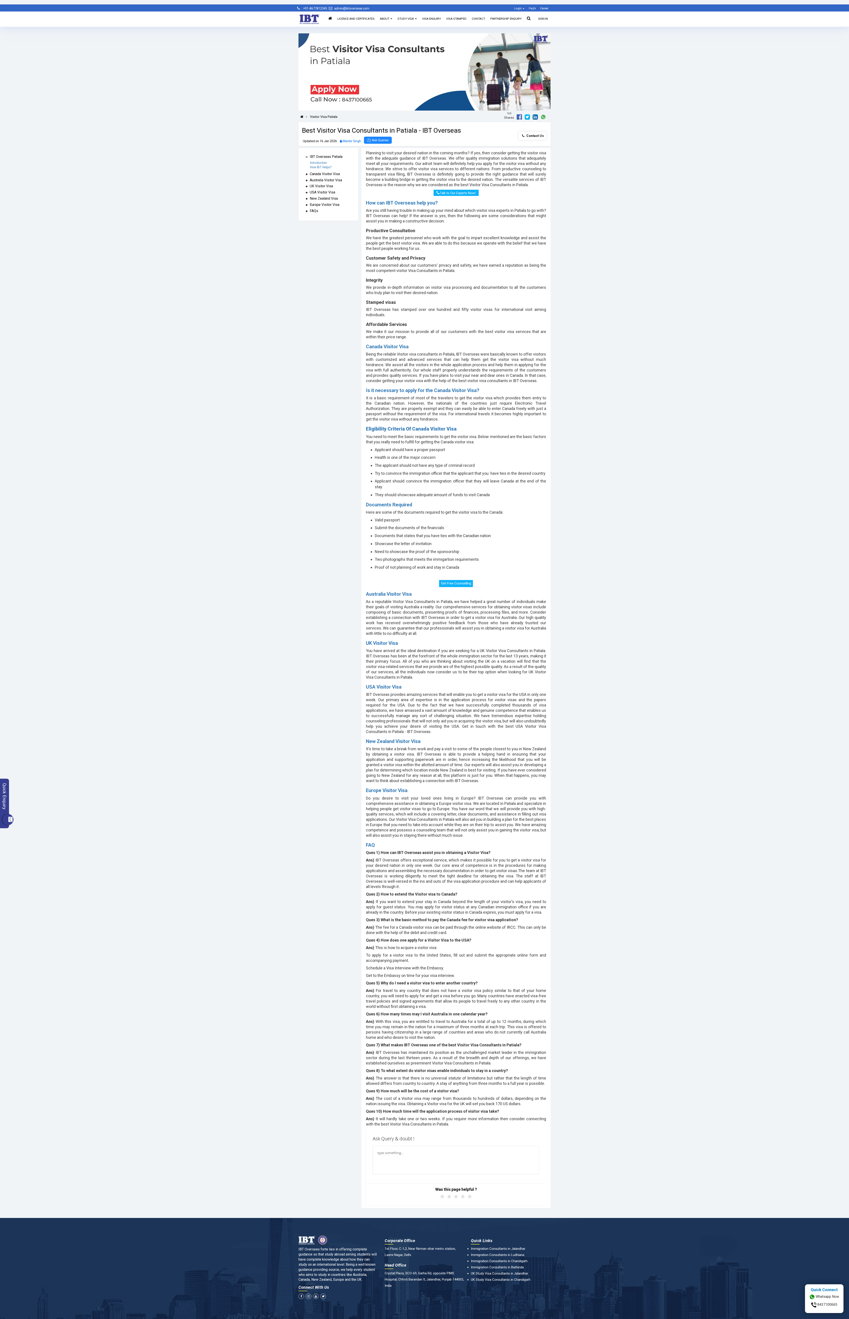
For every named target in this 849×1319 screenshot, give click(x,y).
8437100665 (826, 1304)
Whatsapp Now (827, 1296)
